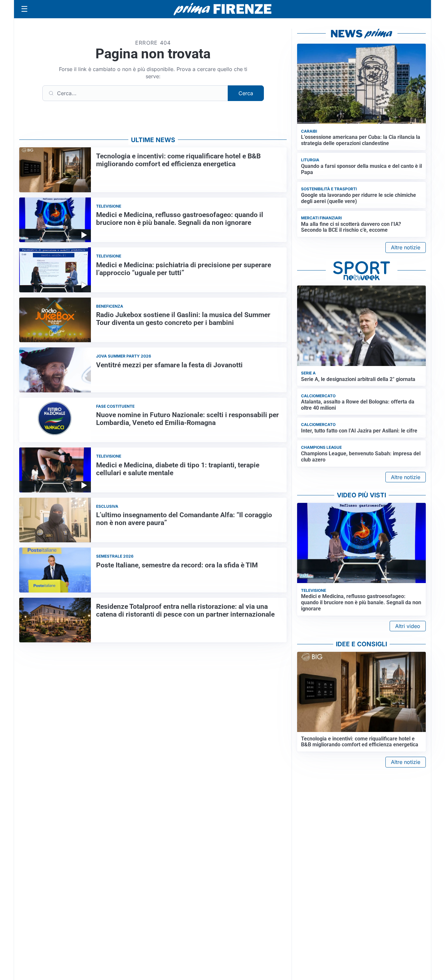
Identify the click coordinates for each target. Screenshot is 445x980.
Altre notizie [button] (405, 247)
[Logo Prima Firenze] (222, 9)
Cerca (245, 93)
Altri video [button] (407, 626)
